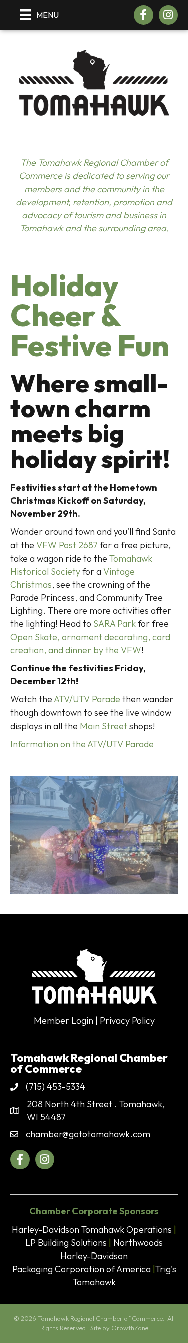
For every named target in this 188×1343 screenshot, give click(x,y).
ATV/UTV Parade (87, 699)
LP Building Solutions (66, 1242)
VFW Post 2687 (67, 545)
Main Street (103, 726)
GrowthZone (129, 1328)
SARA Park (114, 624)
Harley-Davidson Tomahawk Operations (92, 1229)
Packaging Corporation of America (81, 1269)
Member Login (63, 1020)
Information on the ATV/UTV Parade (82, 744)
